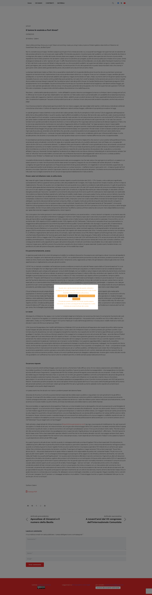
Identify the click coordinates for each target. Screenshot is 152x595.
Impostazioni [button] (73, 295)
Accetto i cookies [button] (62, 295)
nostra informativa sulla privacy (86, 295)
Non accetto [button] (76, 298)
